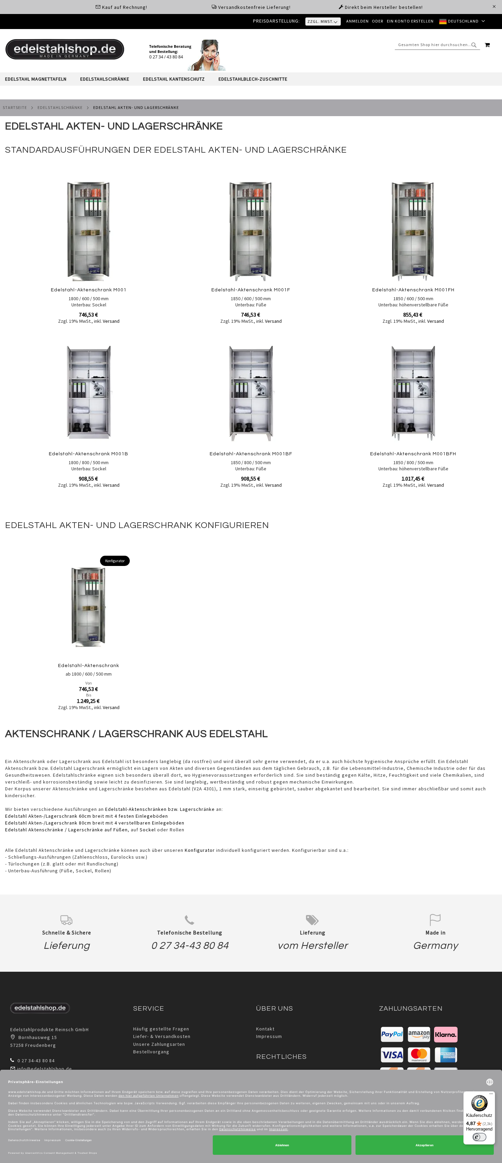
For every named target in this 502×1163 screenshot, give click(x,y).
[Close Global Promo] (493, 6)
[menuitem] (39, 79)
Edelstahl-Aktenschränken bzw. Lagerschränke (160, 809)
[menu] (251, 79)
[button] (462, 21)
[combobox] (437, 45)
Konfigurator (200, 850)
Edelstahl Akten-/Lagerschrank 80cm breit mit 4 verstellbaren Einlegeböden (94, 823)
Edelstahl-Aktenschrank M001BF (251, 454)
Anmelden (357, 21)
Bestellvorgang (151, 1052)
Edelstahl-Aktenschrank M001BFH (413, 454)
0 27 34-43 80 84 (189, 945)
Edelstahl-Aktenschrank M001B (88, 454)
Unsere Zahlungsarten (159, 1044)
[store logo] (65, 49)
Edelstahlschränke (60, 107)
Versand (111, 321)
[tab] (251, 79)
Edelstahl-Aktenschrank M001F (250, 290)
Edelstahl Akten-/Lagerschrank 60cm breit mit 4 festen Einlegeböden (86, 816)
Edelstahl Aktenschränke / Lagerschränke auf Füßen (66, 830)
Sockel (148, 830)
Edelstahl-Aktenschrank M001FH (413, 290)
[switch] (479, 1137)
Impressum (269, 1036)
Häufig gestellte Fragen (161, 1029)
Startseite (15, 107)
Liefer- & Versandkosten (162, 1036)
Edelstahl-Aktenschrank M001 (89, 290)
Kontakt (265, 1029)
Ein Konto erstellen (410, 21)
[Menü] (491, 1095)
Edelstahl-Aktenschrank (88, 665)
